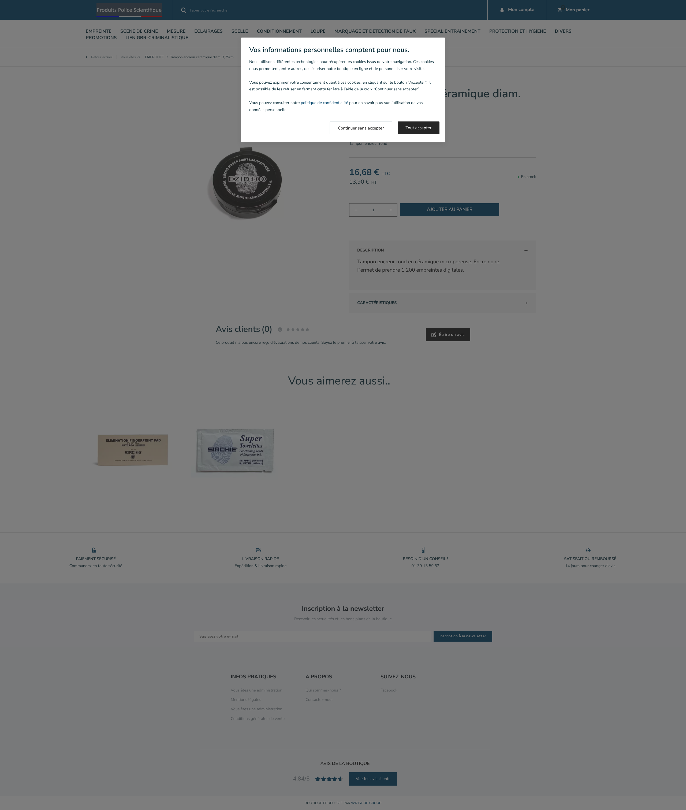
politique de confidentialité (324, 103)
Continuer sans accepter (361, 128)
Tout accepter (419, 128)
